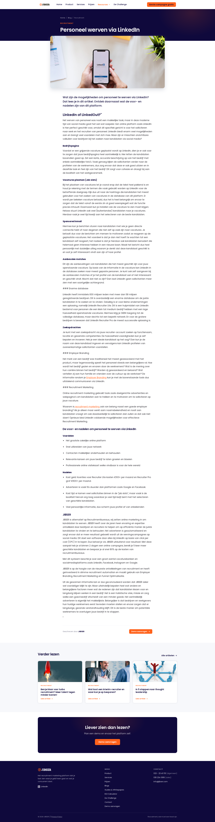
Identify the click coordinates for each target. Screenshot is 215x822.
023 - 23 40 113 (165, 773)
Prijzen (91, 4)
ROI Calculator (111, 794)
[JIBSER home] (44, 4)
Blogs (107, 785)
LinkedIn (44, 786)
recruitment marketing (87, 406)
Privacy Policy (56, 817)
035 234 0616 (162, 777)
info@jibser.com (161, 781)
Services (81, 4)
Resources (103, 4)
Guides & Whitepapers (114, 790)
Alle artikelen (167, 655)
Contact (108, 802)
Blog (70, 18)
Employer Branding (96, 377)
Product (69, 4)
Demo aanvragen (139, 631)
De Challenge (120, 4)
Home (59, 4)
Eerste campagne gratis (161, 4)
